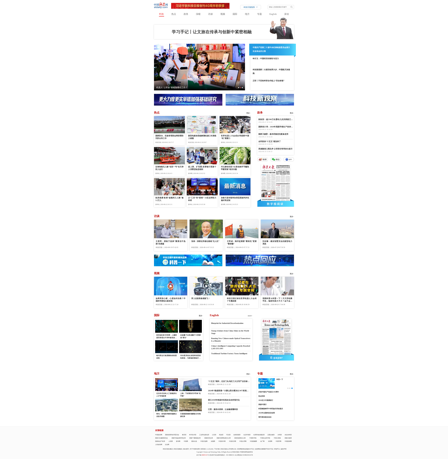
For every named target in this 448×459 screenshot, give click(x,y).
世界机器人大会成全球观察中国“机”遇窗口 (235, 137)
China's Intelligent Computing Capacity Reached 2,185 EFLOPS (230, 347)
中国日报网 (203, 441)
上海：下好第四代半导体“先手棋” (190, 395)
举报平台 (277, 449)
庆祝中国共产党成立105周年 (268, 392)
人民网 (170, 441)
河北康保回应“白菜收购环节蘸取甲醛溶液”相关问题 (235, 168)
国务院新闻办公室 (240, 438)
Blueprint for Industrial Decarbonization (227, 323)
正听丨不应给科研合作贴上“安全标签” (268, 81)
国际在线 (194, 441)
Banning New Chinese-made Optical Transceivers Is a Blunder (230, 339)
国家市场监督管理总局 (179, 438)
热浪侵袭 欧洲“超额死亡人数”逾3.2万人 (169, 199)
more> (250, 316)
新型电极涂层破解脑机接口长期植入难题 (202, 137)
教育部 (184, 435)
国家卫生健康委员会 (161, 438)
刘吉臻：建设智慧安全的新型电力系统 (277, 242)
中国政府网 (158, 435)
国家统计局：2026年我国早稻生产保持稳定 (275, 127)
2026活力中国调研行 (265, 400)
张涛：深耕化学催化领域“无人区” (205, 241)
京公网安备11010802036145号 (244, 455)
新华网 (178, 441)
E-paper (276, 358)
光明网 (270, 441)
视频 (222, 14)
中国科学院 (252, 438)
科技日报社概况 (168, 449)
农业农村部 (288, 435)
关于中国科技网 (195, 449)
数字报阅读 (275, 204)
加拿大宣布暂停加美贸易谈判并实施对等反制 (235, 199)
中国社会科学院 (265, 438)
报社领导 (186, 449)
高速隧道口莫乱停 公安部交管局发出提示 (275, 149)
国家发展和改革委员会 (172, 435)
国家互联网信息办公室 (224, 438)
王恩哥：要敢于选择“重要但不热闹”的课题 (171, 242)
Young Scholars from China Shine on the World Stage (230, 332)
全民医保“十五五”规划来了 (269, 141)
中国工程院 (277, 438)
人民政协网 (158, 444)
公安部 (214, 435)
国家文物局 (288, 438)
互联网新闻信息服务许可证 (245, 449)
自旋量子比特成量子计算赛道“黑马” (190, 336)
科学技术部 (192, 435)
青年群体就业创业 (264, 417)
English (273, 14)
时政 (161, 14)
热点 (173, 14)
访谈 (210, 14)
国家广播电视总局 (195, 438)
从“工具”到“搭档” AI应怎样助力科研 (202, 199)
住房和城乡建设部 (259, 435)
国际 (235, 14)
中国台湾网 (242, 441)
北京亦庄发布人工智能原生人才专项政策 (166, 395)
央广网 (262, 441)
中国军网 (278, 441)
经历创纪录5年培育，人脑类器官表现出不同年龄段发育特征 (166, 336)
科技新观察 (280, 379)
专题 (259, 14)
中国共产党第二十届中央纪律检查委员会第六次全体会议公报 (271, 49)
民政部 (221, 435)
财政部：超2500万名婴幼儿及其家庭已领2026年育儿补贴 (275, 119)
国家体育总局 (208, 438)
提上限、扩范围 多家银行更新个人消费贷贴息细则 (202, 168)
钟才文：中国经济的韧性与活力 (266, 58)
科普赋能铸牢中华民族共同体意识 (270, 409)
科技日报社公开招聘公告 (228, 449)
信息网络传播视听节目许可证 (264, 449)
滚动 (286, 14)
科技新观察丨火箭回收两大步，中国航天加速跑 (271, 71)
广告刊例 (217, 449)
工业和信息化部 (204, 435)
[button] (238, 87)
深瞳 (198, 14)
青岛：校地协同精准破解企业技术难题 (166, 415)
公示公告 (210, 449)
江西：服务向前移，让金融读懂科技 (223, 409)
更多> (248, 113)
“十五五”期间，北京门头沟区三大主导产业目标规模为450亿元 (228, 381)
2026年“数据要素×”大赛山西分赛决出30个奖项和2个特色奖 (228, 391)
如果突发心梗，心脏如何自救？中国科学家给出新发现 (171, 299)
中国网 (186, 441)
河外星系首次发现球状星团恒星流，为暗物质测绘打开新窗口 (190, 357)
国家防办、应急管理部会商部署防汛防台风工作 (169, 137)
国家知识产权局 (160, 441)
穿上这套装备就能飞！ (200, 298)
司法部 (228, 435)
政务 (186, 14)
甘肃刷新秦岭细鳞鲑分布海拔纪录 (190, 415)
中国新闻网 (288, 441)
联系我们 (203, 449)
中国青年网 (222, 441)
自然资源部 (236, 435)
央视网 (213, 441)
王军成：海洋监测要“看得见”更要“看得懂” (242, 242)
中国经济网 (232, 441)
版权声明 (283, 449)
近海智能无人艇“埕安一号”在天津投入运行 (169, 168)
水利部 (280, 435)
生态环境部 (246, 435)
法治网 (167, 444)
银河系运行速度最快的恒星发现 (166, 357)
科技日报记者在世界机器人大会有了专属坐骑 (242, 299)
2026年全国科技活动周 (266, 413)
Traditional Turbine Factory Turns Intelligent (229, 354)
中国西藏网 (253, 441)
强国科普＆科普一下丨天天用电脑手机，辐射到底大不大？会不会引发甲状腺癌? (277, 299)
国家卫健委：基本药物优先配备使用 (273, 134)
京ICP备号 (202, 455)
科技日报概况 (178, 449)
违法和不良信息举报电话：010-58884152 (221, 455)
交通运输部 (271, 435)
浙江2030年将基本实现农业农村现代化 (224, 400)
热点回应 (261, 396)
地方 (247, 14)
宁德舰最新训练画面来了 (167, 87)
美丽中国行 (262, 404)
